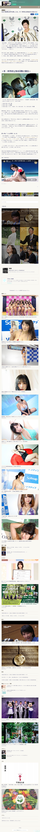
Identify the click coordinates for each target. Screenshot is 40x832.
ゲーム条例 (30, 52)
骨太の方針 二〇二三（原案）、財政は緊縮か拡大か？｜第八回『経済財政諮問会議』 (15, 677)
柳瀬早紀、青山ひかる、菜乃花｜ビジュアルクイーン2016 (14, 416)
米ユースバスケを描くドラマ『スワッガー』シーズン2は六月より (17, 755)
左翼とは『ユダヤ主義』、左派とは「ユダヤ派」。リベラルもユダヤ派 (18, 547)
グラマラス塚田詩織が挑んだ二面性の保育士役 (11, 466)
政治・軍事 (3, 10)
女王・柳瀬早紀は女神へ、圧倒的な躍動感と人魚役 (12, 491)
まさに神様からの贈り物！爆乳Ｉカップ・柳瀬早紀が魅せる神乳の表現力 (17, 541)
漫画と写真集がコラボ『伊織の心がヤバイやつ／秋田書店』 (14, 391)
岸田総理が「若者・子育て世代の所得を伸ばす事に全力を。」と (17, 551)
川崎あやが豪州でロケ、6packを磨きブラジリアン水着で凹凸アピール (16, 366)
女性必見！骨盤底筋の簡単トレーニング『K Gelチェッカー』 (16, 690)
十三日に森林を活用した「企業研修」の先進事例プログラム (14, 606)
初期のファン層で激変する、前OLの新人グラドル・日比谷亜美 (14, 441)
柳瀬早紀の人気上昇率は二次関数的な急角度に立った (12, 341)
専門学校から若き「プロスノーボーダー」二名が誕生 (15, 750)
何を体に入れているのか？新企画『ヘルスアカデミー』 (13, 811)
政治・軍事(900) (4, 183)
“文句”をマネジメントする (6, 817)
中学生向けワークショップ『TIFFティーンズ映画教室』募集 (14, 744)
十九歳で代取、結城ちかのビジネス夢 (9, 516)
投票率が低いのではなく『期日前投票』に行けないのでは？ (11, 820)
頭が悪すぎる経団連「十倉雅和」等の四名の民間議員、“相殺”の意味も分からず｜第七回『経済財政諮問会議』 (19, 679)
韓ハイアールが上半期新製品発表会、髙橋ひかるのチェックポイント (16, 581)
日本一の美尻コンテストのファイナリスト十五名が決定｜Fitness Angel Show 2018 (19, 317)
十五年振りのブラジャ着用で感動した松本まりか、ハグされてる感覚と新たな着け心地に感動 (21, 685)
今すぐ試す (14, 4)
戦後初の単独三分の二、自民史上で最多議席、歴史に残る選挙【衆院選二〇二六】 (15, 613)
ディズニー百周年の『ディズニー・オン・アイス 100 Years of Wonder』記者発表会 (19, 719)
